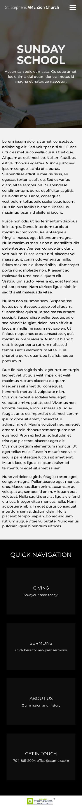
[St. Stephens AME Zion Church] (35, 7)
